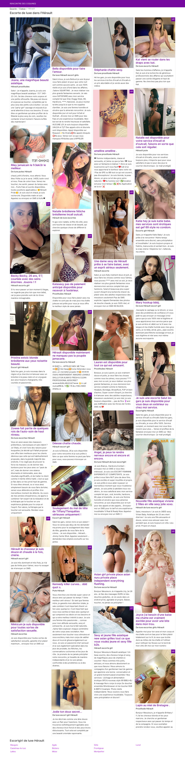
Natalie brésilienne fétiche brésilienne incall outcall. (68, 213)
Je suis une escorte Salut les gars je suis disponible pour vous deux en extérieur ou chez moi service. (153, 402)
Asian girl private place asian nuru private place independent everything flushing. (112, 579)
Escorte (13, 8)
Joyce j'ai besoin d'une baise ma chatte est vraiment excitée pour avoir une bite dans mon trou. (154, 619)
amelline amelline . (105, 150)
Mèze (54, 751)
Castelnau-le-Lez (18, 748)
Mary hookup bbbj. (148, 302)
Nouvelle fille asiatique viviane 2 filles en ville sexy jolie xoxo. (155, 502)
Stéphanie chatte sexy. (108, 69)
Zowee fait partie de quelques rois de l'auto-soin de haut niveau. (29, 431)
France (22, 8)
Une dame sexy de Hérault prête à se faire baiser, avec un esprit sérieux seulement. (111, 264)
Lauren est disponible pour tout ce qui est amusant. (110, 364)
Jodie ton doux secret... (67, 711)
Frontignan (99, 748)
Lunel (138, 745)
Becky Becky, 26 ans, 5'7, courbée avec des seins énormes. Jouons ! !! (27, 279)
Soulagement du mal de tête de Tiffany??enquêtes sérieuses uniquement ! (70, 511)
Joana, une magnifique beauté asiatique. (30, 81)
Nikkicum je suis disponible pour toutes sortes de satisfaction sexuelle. (28, 627)
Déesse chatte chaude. (66, 443)
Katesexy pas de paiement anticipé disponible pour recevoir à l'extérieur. (69, 287)
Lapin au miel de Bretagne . (153, 705)
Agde (54, 745)
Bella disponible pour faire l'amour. (68, 70)
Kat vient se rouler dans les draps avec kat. (153, 61)
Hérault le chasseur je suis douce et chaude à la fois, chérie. (27, 552)
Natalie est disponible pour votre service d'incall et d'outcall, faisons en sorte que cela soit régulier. (155, 142)
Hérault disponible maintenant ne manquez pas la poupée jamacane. (71, 355)
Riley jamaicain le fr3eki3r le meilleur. (28, 166)
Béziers (55, 748)
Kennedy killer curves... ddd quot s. (69, 586)
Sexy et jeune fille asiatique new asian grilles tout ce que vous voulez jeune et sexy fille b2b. (113, 640)
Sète (96, 745)
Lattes (13, 751)
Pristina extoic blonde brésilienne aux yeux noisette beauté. (29, 361)
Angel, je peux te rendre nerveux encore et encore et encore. (112, 455)
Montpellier (99, 751)
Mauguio (14, 745)
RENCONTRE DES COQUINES (23, 3)
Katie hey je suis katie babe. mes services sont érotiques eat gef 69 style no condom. (153, 224)
